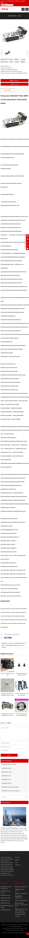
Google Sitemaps (23, 932)
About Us (17, 857)
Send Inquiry (16, 80)
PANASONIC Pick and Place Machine (11, 790)
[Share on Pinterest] (11, 638)
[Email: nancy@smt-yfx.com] (27, 245)
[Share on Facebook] (5, 638)
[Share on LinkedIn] (9, 638)
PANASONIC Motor (6, 779)
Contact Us (17, 865)
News (16, 862)
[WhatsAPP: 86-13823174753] (27, 242)
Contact (6, 3)
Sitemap (16, 932)
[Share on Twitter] (7, 638)
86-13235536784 (23, 893)
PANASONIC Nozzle (6, 768)
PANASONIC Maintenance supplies (10, 787)
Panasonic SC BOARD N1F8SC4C (16, 643)
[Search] (26, 797)
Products (17, 859)
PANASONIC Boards (7, 783)
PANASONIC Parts (9, 529)
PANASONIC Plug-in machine (9, 764)
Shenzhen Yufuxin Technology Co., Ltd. (11, 828)
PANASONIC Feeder (7, 772)
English (4, 5)
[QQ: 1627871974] (27, 248)
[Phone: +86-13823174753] (27, 235)
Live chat (15, 84)
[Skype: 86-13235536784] (27, 239)
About (2, 3)
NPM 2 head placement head (12, 634)
